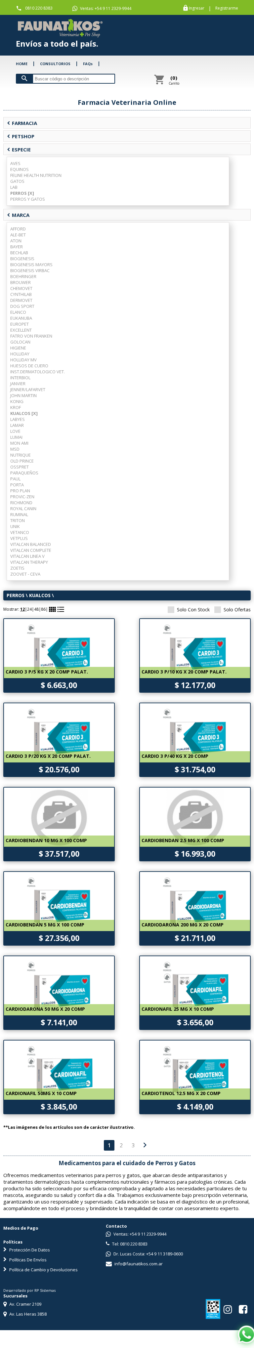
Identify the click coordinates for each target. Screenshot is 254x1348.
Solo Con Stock (193, 609)
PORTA (17, 485)
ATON (15, 241)
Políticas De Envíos (27, 1260)
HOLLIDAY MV (23, 360)
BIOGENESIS (22, 259)
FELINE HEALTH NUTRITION (36, 175)
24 (29, 609)
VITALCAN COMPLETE (30, 550)
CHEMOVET (21, 288)
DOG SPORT (22, 306)
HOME (21, 63)
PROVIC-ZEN (22, 497)
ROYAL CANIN (23, 508)
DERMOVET (21, 300)
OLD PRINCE (22, 461)
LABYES (17, 419)
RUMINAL (19, 514)
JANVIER (17, 384)
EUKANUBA (21, 318)
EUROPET (19, 324)
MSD (15, 449)
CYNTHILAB (21, 294)
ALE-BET (18, 235)
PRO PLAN (20, 491)
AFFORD (18, 229)
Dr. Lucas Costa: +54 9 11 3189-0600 (147, 1254)
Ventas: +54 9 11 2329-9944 (105, 8)
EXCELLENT (21, 330)
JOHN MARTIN (23, 395)
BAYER (16, 247)
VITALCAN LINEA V (27, 556)
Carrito (174, 80)
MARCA (18, 215)
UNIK (15, 526)
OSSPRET (19, 467)
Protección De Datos (29, 1250)
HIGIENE (18, 348)
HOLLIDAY (19, 354)
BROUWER (20, 282)
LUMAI (16, 437)
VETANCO (19, 532)
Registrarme (226, 8)
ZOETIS (17, 568)
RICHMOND (21, 503)
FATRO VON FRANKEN (31, 336)
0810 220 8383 (39, 8)
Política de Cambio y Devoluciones (43, 1270)
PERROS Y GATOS (27, 199)
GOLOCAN (20, 342)
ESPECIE (19, 149)
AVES (15, 163)
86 (43, 609)
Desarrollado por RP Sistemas (29, 1290)
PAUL (15, 479)
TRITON (17, 520)
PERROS (15, 595)
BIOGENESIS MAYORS (31, 264)
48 (36, 609)
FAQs (88, 63)
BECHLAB (19, 253)
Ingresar (196, 8)
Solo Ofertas (237, 609)
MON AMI (19, 443)
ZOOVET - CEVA (25, 574)
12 (22, 609)
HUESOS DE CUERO (29, 366)
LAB (14, 187)
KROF (15, 407)
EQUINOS (19, 169)
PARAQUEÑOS (24, 473)
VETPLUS (19, 538)
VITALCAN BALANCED (30, 544)
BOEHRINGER (23, 276)
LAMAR (17, 425)
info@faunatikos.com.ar (138, 1264)
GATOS (17, 181)
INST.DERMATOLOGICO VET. (37, 372)
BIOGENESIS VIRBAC (30, 270)
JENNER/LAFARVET (27, 389)
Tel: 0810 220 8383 (129, 1244)
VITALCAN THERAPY (29, 562)
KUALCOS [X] (24, 413)
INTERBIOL (20, 378)
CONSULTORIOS (55, 63)
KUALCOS (40, 595)
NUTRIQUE (20, 455)
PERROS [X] (22, 193)
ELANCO (18, 312)
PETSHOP (20, 136)
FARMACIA (22, 123)
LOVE (15, 431)
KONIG (16, 401)
